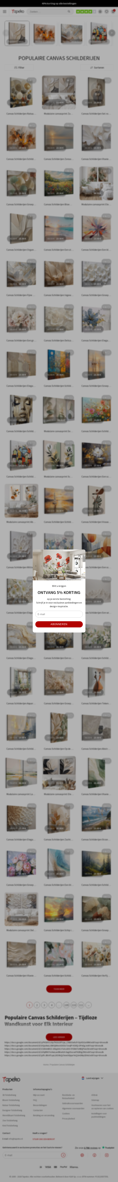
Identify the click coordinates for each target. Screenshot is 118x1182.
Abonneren (59, 624)
